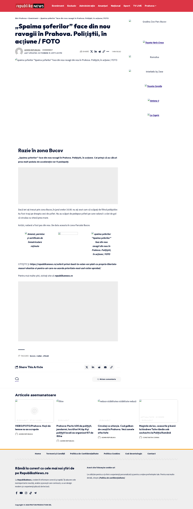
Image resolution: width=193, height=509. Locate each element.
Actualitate (147, 417)
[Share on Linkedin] (96, 51)
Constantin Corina (151, 437)
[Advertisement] (68, 185)
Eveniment (48, 50)
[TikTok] (31, 493)
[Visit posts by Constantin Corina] (140, 437)
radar (39, 356)
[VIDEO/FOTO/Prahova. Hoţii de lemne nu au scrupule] (34, 411)
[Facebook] (16, 493)
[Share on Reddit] (100, 51)
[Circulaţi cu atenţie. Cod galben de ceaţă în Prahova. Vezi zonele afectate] (117, 411)
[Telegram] (35, 493)
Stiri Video (36, 420)
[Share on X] (91, 51)
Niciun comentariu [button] (108, 379)
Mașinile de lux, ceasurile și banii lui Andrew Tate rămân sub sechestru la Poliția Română (157, 429)
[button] (169, 6)
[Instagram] (26, 493)
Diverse (160, 417)
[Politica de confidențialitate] (112, 478)
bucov (32, 356)
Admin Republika (32, 50)
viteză (46, 356)
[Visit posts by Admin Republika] (19, 51)
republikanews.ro (63, 275)
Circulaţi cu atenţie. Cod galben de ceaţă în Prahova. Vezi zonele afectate (116, 429)
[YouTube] (21, 493)
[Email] (105, 367)
